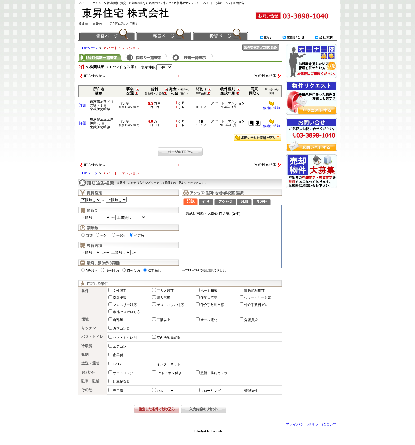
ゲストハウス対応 (170, 305)
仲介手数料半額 (212, 305)
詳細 (82, 105)
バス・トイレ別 (125, 337)
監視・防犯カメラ (214, 373)
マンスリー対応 (125, 305)
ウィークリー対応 (257, 297)
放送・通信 (90, 363)
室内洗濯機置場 (168, 337)
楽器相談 (119, 297)
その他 (86, 390)
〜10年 (121, 235)
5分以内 (92, 270)
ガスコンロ (121, 328)
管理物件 (251, 390)
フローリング (210, 390)
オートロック (123, 373)
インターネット (168, 364)
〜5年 (104, 235)
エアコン (119, 346)
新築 (89, 235)
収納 (85, 355)
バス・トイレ (92, 337)
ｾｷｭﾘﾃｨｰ (88, 372)
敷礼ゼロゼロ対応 (126, 312)
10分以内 (112, 270)
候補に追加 (271, 108)
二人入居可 (165, 290)
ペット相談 (208, 290)
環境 (85, 319)
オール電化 (208, 320)
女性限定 (119, 290)
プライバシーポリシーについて (311, 424)
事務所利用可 (254, 290)
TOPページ (89, 48)
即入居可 (163, 297)
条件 (85, 291)
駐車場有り (121, 381)
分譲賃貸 (251, 320)
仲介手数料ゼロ (256, 305)
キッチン (88, 328)
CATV (117, 364)
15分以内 (133, 270)
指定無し (141, 235)
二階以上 (163, 320)
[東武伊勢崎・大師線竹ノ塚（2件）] (214, 213)
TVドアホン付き (169, 373)
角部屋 (118, 320)
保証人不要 (208, 297)
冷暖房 (86, 346)
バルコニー (165, 390)
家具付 (118, 355)
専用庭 (118, 390)
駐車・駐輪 (90, 381)
